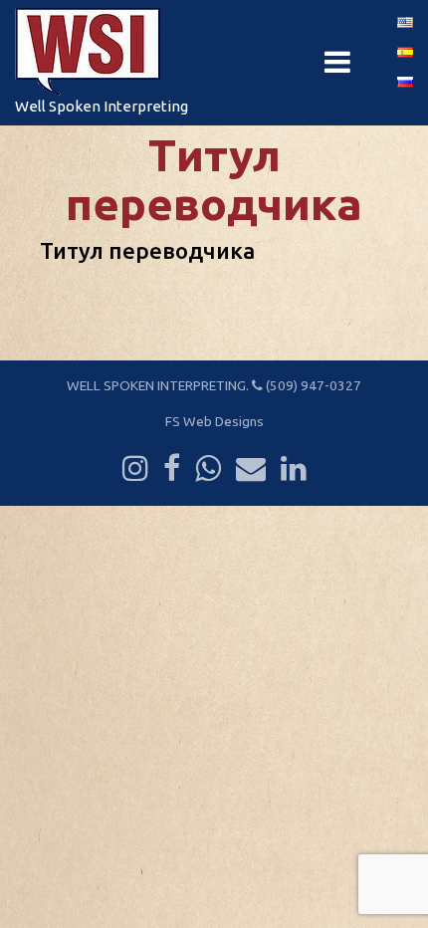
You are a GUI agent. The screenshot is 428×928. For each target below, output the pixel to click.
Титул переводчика (147, 250)
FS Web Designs (214, 421)
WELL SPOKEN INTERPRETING (156, 385)
